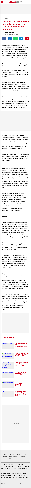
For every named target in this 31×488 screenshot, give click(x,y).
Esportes (11, 454)
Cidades (22, 456)
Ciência (11, 459)
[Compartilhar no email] (27, 38)
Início (3, 18)
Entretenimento (13, 456)
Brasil (7, 18)
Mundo (18, 454)
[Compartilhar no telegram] (21, 38)
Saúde (17, 459)
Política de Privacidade (4, 483)
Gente (5, 456)
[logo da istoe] (15, 2)
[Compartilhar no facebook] (4, 38)
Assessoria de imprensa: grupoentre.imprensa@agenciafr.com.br (19, 483)
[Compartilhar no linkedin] (10, 38)
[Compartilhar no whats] (15, 38)
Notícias (4, 454)
